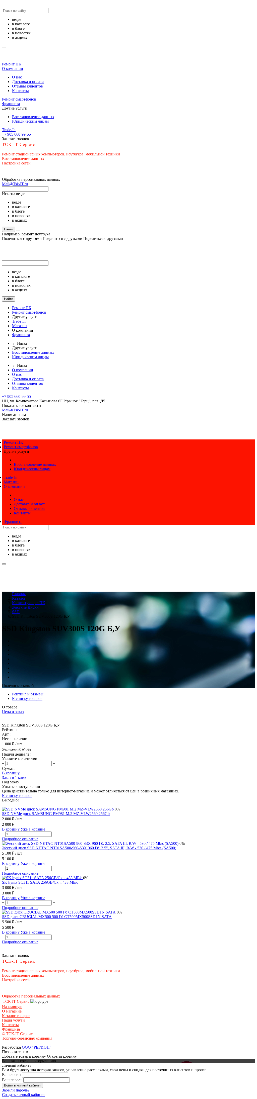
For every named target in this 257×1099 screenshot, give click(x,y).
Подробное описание (20, 839)
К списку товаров (17, 795)
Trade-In (9, 130)
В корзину (11, 773)
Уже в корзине (33, 829)
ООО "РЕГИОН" (36, 1047)
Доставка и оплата (28, 81)
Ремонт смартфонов (19, 99)
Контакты (20, 90)
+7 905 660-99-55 (16, 134)
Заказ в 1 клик (14, 777)
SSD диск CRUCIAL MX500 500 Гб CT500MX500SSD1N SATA (57, 916)
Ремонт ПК (11, 64)
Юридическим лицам (30, 121)
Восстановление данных (33, 117)
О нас (17, 77)
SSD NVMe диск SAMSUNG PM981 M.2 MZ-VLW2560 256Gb (56, 813)
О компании (12, 68)
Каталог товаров (16, 1016)
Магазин (19, 326)
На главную (12, 1006)
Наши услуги (13, 1020)
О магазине (12, 1011)
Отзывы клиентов (27, 86)
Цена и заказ (13, 711)
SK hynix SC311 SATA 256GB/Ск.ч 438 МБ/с (40, 882)
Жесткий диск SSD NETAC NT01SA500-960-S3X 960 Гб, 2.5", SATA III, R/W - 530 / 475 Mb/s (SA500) (89, 848)
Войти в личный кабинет (22, 1085)
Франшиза (11, 104)
